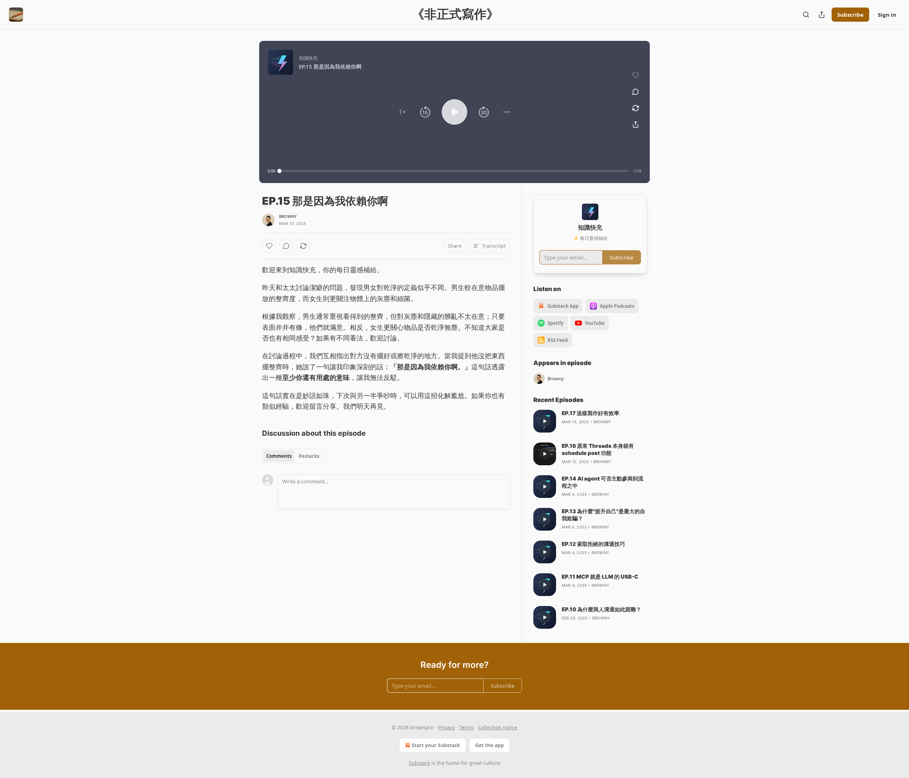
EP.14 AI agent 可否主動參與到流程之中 (602, 482)
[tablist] (292, 456)
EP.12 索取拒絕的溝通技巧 (593, 544)
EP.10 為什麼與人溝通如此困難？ (601, 609)
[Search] (806, 14)
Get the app (489, 745)
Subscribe (850, 14)
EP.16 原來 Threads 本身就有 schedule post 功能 (598, 449)
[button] (402, 112)
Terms (466, 727)
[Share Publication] (822, 14)
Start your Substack (436, 745)
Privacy (446, 727)
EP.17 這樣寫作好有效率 (590, 413)
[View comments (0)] (635, 92)
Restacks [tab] (309, 456)
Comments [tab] (279, 456)
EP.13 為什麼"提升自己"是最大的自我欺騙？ (603, 515)
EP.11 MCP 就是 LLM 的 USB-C (600, 576)
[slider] (453, 171)
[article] (590, 421)
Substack (419, 763)
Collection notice (497, 727)
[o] (544, 421)
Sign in (887, 14)
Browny (288, 216)
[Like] (269, 246)
